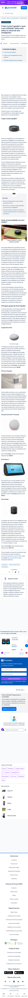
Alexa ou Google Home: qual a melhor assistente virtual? (13, 202)
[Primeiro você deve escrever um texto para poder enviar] (25, 730)
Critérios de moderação (14, 956)
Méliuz (14, 895)
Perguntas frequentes (14, 960)
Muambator (14, 903)
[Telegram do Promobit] (23, 981)
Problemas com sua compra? (14, 963)
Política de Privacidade (14, 871)
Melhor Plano (14, 891)
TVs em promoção (14, 934)
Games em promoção (14, 923)
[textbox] (14, 730)
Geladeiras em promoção (14, 927)
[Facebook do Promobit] (5, 981)
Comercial (14, 860)
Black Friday (14, 912)
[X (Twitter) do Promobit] (9, 981)
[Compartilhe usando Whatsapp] (15, 572)
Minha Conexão (14, 899)
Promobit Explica (15, 18)
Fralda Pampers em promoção (14, 930)
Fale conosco (14, 863)
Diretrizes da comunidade (14, 952)
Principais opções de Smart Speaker (13, 60)
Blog (8, 18)
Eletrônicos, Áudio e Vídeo (15, 631)
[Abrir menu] (3, 8)
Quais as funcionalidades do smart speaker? (13, 56)
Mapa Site (14, 878)
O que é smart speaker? (10, 52)
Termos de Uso (14, 875)
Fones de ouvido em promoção (14, 919)
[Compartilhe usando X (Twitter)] (12, 572)
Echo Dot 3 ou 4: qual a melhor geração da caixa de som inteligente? (13, 206)
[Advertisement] (14, 748)
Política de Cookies (14, 867)
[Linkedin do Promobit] (18, 981)
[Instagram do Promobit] (14, 981)
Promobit (3, 18)
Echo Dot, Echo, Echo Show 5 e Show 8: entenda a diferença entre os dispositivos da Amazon (14, 211)
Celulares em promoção (14, 916)
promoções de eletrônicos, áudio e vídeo (11, 556)
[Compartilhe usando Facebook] (9, 572)
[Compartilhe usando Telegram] (18, 572)
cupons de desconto (14, 558)
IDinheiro (14, 888)
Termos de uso (18, 681)
